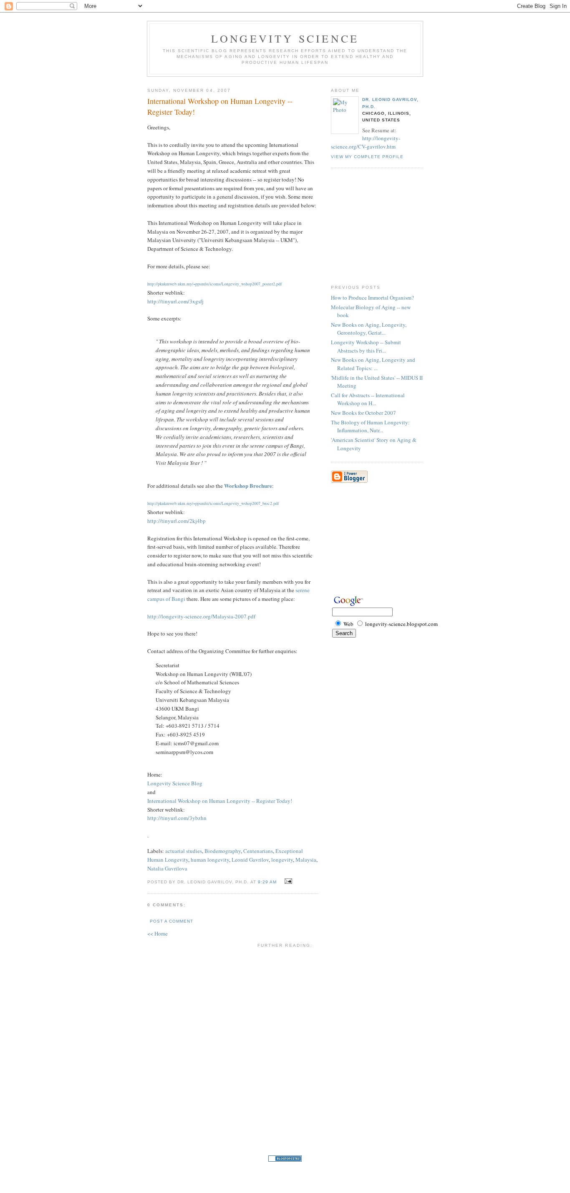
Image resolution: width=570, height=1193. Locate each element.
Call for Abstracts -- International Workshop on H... (368, 399)
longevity (282, 859)
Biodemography (222, 851)
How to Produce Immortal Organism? (372, 297)
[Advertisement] (356, 891)
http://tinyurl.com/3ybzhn (177, 818)
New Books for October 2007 (363, 412)
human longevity (210, 859)
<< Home (157, 933)
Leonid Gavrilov (250, 859)
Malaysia (305, 859)
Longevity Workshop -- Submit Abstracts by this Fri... (366, 346)
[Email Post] (287, 881)
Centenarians (258, 851)
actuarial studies (183, 851)
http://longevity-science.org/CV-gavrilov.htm (365, 142)
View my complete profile (367, 156)
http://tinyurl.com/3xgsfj (175, 301)
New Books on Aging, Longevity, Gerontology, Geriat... (368, 329)
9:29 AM (267, 882)
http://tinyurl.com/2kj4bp (176, 521)
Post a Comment (171, 921)
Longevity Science (285, 38)
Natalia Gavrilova (167, 868)
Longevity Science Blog (174, 783)
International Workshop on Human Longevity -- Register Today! (220, 106)
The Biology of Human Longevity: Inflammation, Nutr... (370, 426)
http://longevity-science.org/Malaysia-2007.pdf (201, 616)
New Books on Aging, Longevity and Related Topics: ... (373, 364)
